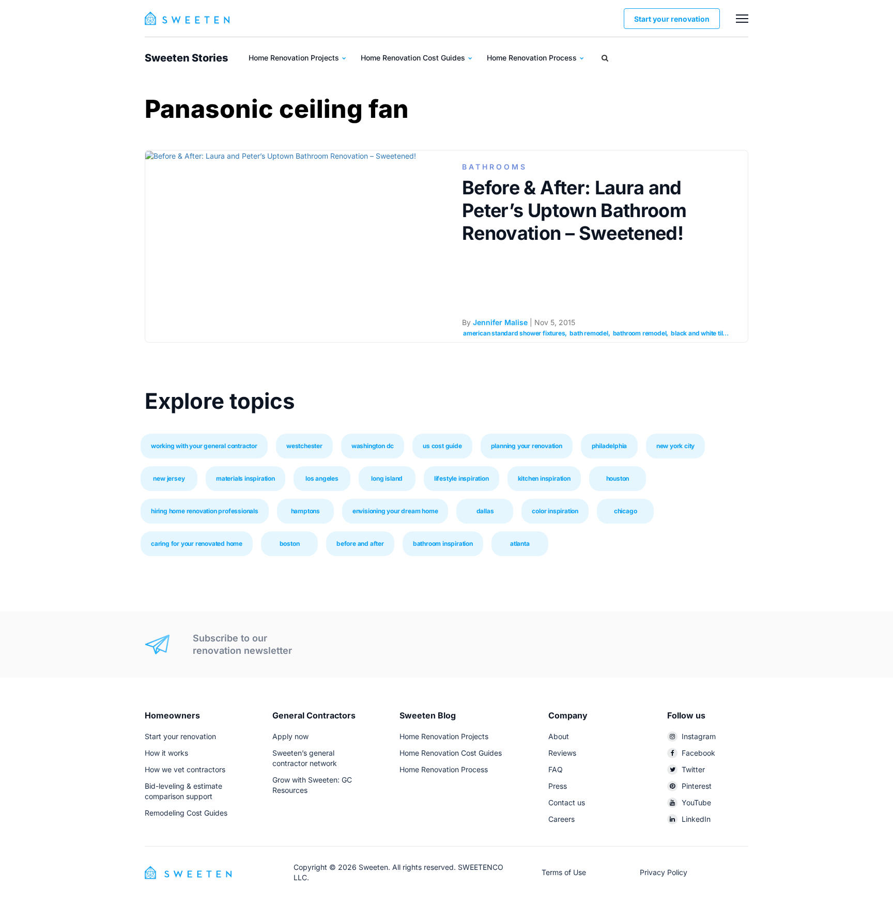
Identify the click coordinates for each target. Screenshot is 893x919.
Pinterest (697, 786)
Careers (561, 819)
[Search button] (604, 58)
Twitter (693, 769)
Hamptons (305, 511)
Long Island (387, 478)
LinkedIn (696, 819)
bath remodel (588, 333)
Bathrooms (494, 166)
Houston (617, 478)
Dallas (485, 511)
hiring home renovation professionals (204, 511)
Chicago (625, 511)
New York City (675, 446)
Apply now (290, 736)
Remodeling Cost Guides (186, 812)
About (558, 736)
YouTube (696, 802)
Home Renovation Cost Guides (414, 57)
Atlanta (520, 543)
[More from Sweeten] (742, 18)
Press (557, 786)
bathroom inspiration (443, 543)
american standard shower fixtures (514, 333)
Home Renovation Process (533, 57)
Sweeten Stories (186, 58)
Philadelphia (609, 446)
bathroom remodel (640, 333)
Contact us (566, 802)
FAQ (555, 769)
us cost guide (442, 446)
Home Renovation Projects (295, 57)
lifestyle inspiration (461, 478)
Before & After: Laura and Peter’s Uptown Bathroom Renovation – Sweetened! (574, 210)
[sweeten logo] (188, 871)
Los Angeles (321, 478)
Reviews (562, 752)
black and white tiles (700, 333)
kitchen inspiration (544, 478)
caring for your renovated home (196, 543)
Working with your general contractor (204, 446)
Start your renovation (672, 18)
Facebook (698, 752)
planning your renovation (526, 446)
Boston (290, 543)
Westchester (304, 446)
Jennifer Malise (500, 322)
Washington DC (372, 446)
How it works (166, 752)
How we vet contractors (185, 769)
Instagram (699, 736)
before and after (360, 543)
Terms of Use (564, 872)
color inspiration (555, 511)
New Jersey (168, 478)
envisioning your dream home (395, 511)
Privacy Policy (663, 872)
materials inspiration (245, 478)
